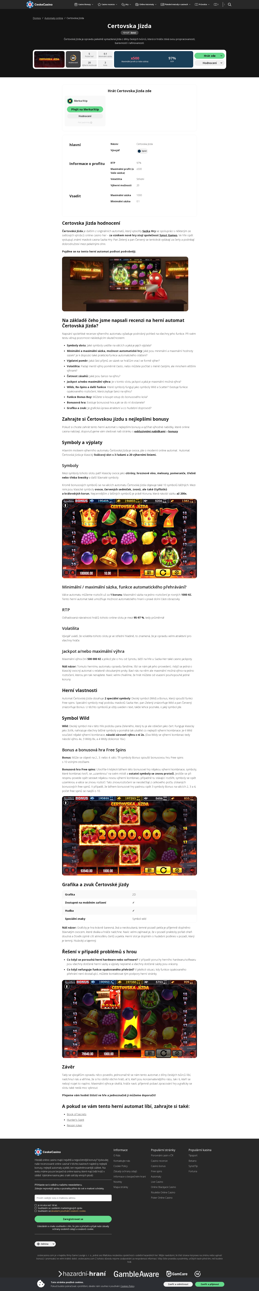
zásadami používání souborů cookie (68, 1211)
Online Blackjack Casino (163, 1187)
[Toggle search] (229, 4)
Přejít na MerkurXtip (85, 109)
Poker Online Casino (162, 1197)
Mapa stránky (120, 1187)
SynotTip (193, 1166)
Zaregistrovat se (73, 1219)
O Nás (116, 1155)
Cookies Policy (127, 1286)
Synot (133, 32)
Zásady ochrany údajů (125, 1171)
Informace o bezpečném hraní (129, 1176)
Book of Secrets (76, 1114)
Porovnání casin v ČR (162, 1155)
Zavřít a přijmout (210, 1284)
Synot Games (168, 235)
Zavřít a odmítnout (178, 1284)
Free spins (156, 1171)
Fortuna (193, 1171)
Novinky (117, 1181)
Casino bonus (158, 1166)
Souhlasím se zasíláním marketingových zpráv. (60, 1208)
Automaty (156, 1176)
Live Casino (157, 1181)
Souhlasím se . (62, 1211)
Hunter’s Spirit (75, 1120)
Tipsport (193, 1155)
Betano (192, 1160)
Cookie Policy (120, 1166)
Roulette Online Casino (163, 1192)
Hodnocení (85, 116)
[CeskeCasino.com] (43, 4)
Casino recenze (159, 1160)
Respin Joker (74, 1125)
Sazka (146, 231)
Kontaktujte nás (121, 1160)
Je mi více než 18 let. (47, 1205)
